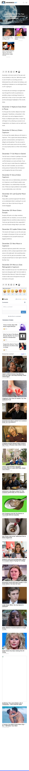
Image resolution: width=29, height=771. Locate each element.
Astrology (14, 10)
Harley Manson (10, 22)
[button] (26, 2)
